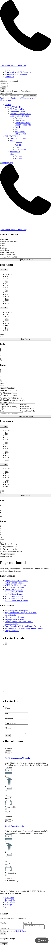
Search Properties (7, 554)
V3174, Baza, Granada (14, 594)
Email (7, 713)
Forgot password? (29, 98)
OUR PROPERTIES (13, 107)
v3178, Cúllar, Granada (14, 589)
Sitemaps (8, 904)
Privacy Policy (10, 902)
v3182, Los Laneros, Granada (16, 580)
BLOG (12, 140)
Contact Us (9, 77)
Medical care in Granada (14, 617)
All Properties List (17, 109)
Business (18, 118)
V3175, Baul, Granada (14, 596)
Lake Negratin (10, 615)
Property (18, 147)
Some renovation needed (12, 398)
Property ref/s (10, 723)
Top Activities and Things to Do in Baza (21, 613)
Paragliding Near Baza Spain (16, 610)
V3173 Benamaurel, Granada (16, 601)
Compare (4, 944)
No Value (4, 270)
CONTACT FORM (18, 138)
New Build (19, 127)
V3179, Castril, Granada (14, 587)
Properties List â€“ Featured (16, 74)
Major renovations (10, 393)
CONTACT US (11, 136)
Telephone (9, 718)
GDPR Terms (20, 931)
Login (3, 89)
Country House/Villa (23, 125)
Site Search (9, 898)
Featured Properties (17, 111)
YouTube (18, 158)
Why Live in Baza (12, 631)
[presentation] (10, 239)
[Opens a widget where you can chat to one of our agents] (42, 941)
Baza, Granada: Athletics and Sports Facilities (23, 626)
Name (7, 709)
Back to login (5, 98)
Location (18, 143)
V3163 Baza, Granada (14, 826)
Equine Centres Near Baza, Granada (19, 622)
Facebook (19, 156)
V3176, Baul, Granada (14, 598)
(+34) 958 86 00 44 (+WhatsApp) (13, 66)
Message (8, 728)
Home (7, 70)
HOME (8, 105)
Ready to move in (10, 395)
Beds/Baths (25, 339)
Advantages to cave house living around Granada (24, 628)
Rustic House (20, 131)
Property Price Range (25, 260)
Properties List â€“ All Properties (18, 72)
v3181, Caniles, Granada (14, 583)
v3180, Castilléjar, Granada (15, 585)
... (13, 767)
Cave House (20, 120)
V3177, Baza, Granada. (14, 592)
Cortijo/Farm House (22, 123)
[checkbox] (1, 931)
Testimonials (15, 152)
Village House (20, 134)
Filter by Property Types (19, 116)
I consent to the (14, 931)
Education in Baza (12, 624)
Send (3, 933)
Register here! (16, 98)
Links (12, 154)
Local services (20, 149)
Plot (16, 129)
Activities (18, 145)
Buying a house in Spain (14, 619)
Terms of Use (10, 900)
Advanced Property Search (20, 114)
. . (5, 907)
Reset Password (30, 96)
